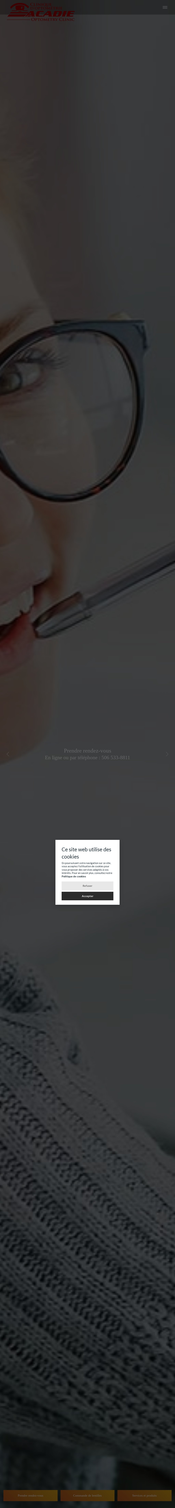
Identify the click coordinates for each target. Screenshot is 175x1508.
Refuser (87, 885)
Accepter (87, 896)
